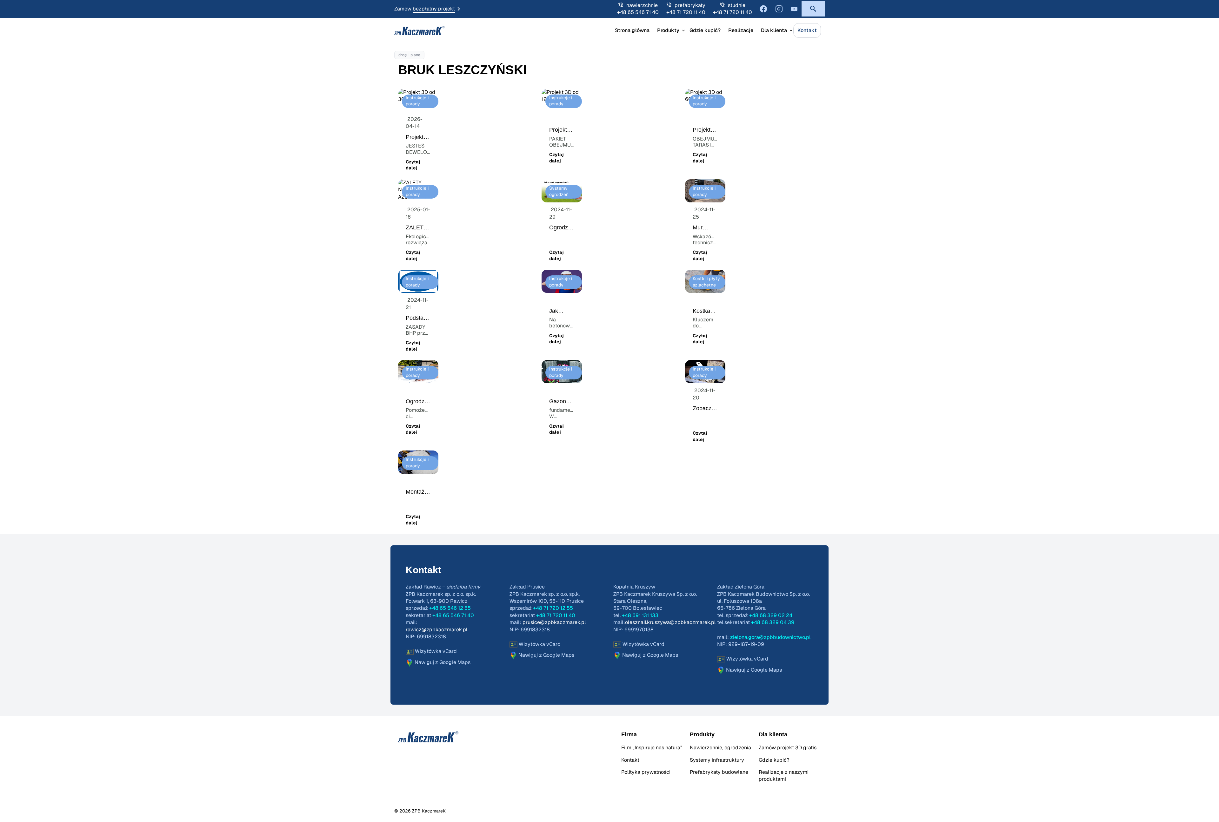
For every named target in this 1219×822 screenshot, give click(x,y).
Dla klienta (774, 30)
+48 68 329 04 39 (772, 622)
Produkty (668, 30)
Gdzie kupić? (705, 30)
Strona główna (632, 30)
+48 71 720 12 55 (553, 608)
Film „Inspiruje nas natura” (651, 747)
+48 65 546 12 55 (450, 608)
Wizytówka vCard (435, 651)
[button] (813, 8)
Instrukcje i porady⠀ (417, 101)
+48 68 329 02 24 (770, 615)
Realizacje (740, 30)
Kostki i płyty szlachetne (706, 282)
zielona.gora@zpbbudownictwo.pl (770, 637)
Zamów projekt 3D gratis (787, 747)
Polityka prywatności (645, 772)
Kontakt (807, 30)
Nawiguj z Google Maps (441, 662)
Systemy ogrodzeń (559, 191)
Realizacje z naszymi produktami (784, 776)
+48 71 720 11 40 (685, 12)
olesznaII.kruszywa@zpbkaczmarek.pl (670, 622)
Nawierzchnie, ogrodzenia (720, 747)
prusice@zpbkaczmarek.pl (554, 622)
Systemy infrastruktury (717, 760)
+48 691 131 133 (640, 615)
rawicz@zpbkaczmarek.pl (437, 629)
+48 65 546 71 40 (638, 12)
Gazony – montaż (561, 404)
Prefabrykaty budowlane (719, 772)
